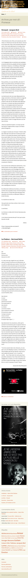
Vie (18, 550)
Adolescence (5, 533)
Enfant (10, 33)
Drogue (15, 538)
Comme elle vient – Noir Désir (11, 520)
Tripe (11, 550)
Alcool (12, 533)
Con (11, 538)
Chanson (22, 536)
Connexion (3, 562)
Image (19, 244)
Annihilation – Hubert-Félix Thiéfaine (9, 493)
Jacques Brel (13, 35)
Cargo (7, 243)
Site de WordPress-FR (6, 569)
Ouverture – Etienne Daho (7, 500)
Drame (21, 243)
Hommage (15, 244)
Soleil (22, 547)
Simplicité (19, 547)
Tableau (3, 247)
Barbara (3, 536)
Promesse (3, 37)
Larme (3, 546)
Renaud (7, 548)
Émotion (3, 244)
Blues (11, 536)
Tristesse (18, 37)
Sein (8, 37)
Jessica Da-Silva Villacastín (17, 247)
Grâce (21, 33)
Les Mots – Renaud (5, 498)
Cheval (14, 243)
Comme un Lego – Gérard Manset (17, 523)
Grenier (3, 35)
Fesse (18, 33)
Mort (9, 546)
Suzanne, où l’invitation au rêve (8, 502)
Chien (6, 538)
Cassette (17, 536)
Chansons (14, 32)
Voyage (23, 550)
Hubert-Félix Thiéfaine (8, 543)
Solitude (3, 550)
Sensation (19, 246)
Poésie (3, 548)
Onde (23, 244)
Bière (9, 536)
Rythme (13, 548)
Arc (21, 241)
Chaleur (10, 243)
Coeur (23, 32)
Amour (20, 32)
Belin (24, 241)
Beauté (6, 536)
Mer (7, 546)
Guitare (11, 244)
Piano (19, 546)
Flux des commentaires (6, 566)
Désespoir (3, 33)
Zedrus (24, 37)
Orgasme (21, 35)
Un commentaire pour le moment (10, 231)
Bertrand (3, 243)
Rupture (10, 547)
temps (6, 247)
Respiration (13, 246)
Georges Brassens (7, 540)
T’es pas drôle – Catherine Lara (14, 516)
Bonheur (14, 536)
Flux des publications (6, 564)
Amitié (15, 533)
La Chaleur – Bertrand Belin (12, 239)
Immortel (7, 35)
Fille (22, 538)
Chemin (3, 538)
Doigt (8, 33)
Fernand (15, 33)
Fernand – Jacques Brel (10, 30)
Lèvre (17, 35)
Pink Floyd (23, 546)
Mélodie (13, 546)
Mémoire (16, 546)
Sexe (10, 37)
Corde (18, 243)
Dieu (13, 538)
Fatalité (7, 244)
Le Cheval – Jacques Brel (7, 495)
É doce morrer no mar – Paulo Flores (15, 518)
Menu (2, 14)
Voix (20, 550)
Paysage (3, 246)
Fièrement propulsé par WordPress (9, 575)
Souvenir (14, 37)
